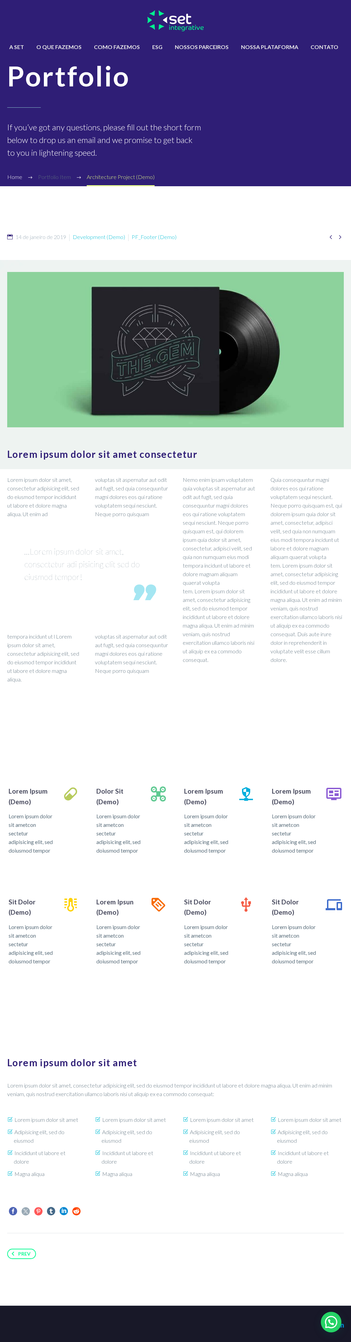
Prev (24, 1254)
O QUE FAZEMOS (59, 47)
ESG (157, 47)
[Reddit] (76, 1211)
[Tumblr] (51, 1211)
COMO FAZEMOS (117, 47)
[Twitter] (26, 1211)
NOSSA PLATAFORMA (269, 47)
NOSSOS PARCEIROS (202, 47)
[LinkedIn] (64, 1211)
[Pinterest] (38, 1211)
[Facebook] (13, 1211)
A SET (16, 47)
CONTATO (324, 47)
